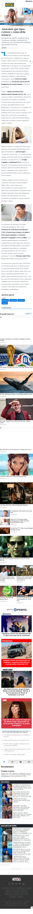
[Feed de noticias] (20, 884)
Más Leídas (5, 782)
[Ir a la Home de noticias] (16, 879)
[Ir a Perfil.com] (29, 1)
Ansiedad (5, 300)
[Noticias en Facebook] (12, 884)
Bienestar (13, 300)
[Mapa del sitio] (23, 884)
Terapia (5, 303)
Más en (10, 610)
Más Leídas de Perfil (9, 826)
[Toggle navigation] (2, 5)
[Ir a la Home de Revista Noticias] (9, 4)
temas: (4, 298)
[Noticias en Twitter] (16, 884)
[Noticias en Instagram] (9, 884)
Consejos (21, 300)
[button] (30, 61)
